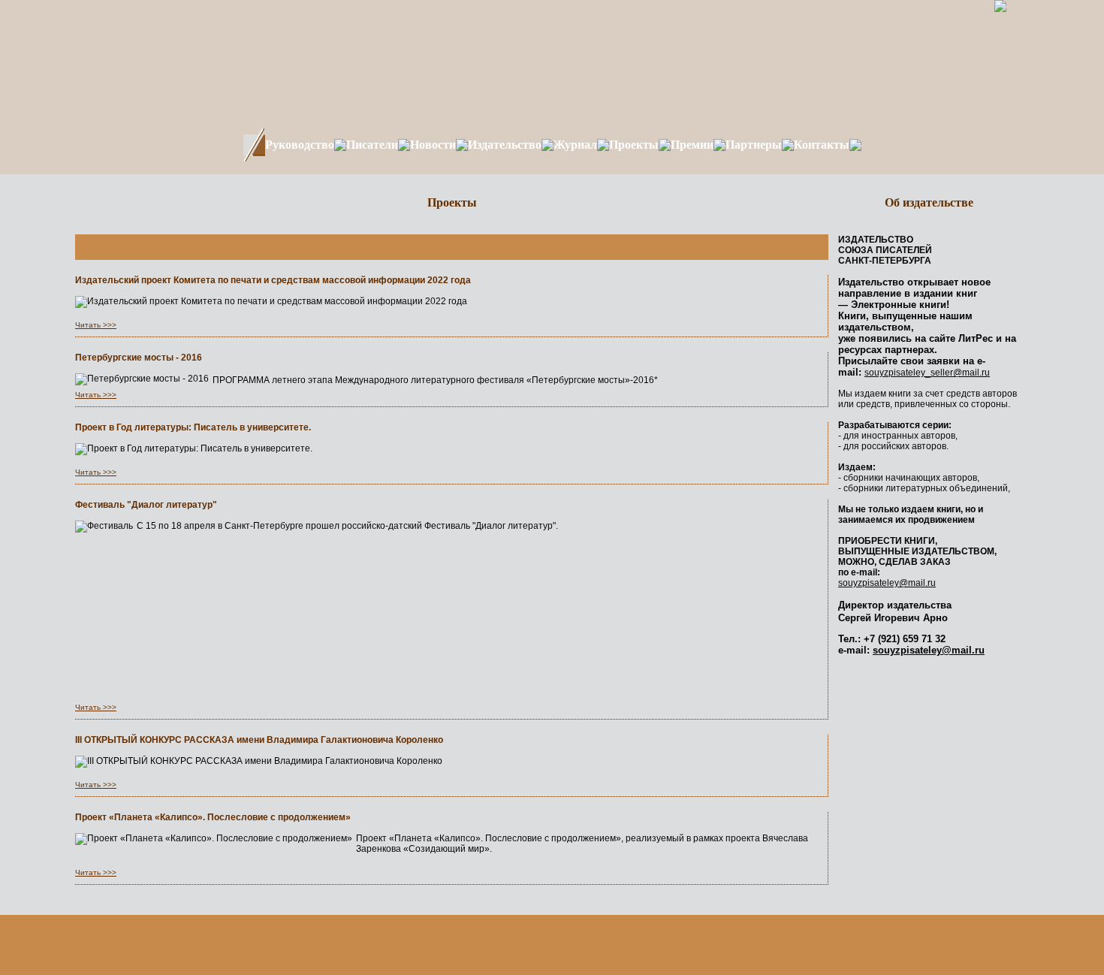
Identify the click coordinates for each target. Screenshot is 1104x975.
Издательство (504, 144)
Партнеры (753, 144)
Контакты (821, 144)
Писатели (372, 144)
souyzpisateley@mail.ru (887, 583)
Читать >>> (95, 325)
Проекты (634, 144)
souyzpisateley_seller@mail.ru (927, 372)
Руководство (299, 144)
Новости (433, 144)
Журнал (575, 144)
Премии (692, 144)
